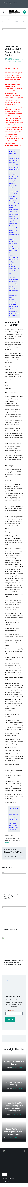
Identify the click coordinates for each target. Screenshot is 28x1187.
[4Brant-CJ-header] (14, 11)
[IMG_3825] (14, 29)
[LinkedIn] (12, 857)
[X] (8, 857)
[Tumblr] (15, 857)
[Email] (22, 857)
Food (14, 1114)
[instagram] (8, 1181)
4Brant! (7, 843)
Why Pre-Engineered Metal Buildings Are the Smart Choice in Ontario (13, 897)
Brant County (11, 59)
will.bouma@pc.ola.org (15, 61)
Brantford (17, 59)
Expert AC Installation (10, 929)
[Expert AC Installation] (14, 907)
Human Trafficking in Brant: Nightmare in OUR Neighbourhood (14, 1131)
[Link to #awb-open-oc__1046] (24, 12)
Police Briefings (20, 1137)
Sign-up (10, 1019)
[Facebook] (5, 857)
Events (13, 1067)
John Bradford (9, 58)
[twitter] (5, 1181)
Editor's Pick (19, 1067)
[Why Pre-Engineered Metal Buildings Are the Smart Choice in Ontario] (14, 873)
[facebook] (14, 6)
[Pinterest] (18, 857)
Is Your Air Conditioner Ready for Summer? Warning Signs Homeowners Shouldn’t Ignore (14, 962)
